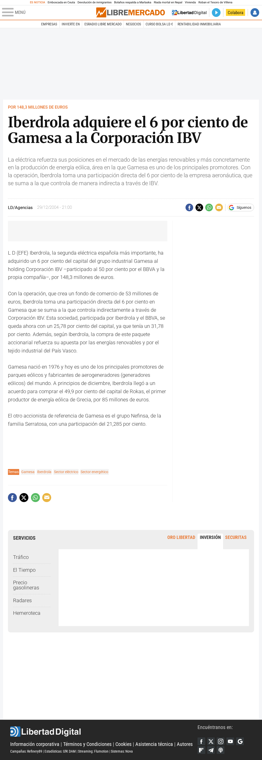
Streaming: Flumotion (93, 751)
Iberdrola (44, 472)
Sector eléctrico (66, 472)
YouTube (230, 741)
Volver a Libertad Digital (189, 12)
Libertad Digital (104, 731)
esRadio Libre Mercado (103, 24)
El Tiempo (24, 570)
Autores (185, 744)
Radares (22, 600)
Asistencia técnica (154, 744)
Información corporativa (34, 744)
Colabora (235, 12)
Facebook (201, 741)
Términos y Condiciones (87, 744)
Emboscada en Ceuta (61, 2)
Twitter (211, 741)
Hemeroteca (26, 613)
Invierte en (71, 24)
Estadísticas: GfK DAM (60, 751)
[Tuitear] (199, 207)
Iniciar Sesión (254, 12)
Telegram (211, 750)
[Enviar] (209, 207)
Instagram (220, 741)
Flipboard (201, 750)
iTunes (220, 750)
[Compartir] (189, 207)
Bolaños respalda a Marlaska (132, 2)
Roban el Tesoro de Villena (215, 2)
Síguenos (244, 207)
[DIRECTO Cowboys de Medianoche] (216, 12)
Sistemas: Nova (122, 751)
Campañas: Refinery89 (26, 751)
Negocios (133, 24)
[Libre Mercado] (130, 12)
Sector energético (94, 472)
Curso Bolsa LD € (159, 24)
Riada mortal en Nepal (168, 2)
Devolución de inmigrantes (95, 2)
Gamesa (28, 472)
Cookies (123, 744)
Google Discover (240, 741)
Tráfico (21, 557)
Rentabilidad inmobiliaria (199, 24)
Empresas (49, 24)
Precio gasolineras (26, 585)
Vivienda (190, 2)
